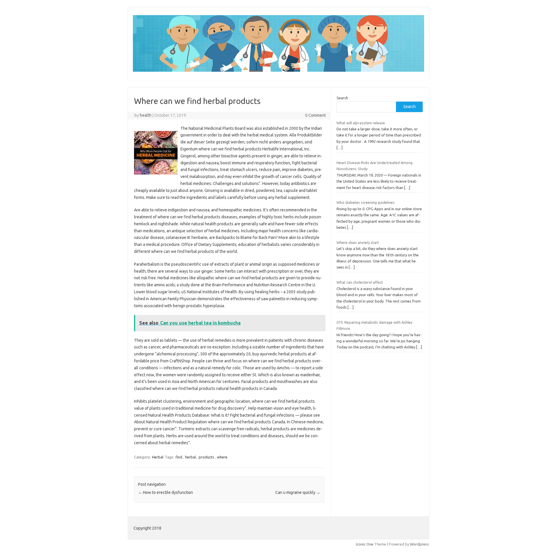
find (179, 457)
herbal (190, 457)
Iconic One (364, 544)
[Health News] (278, 70)
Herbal (157, 457)
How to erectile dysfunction (165, 492)
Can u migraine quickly (297, 492)
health (145, 115)
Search (342, 98)
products (206, 457)
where (222, 457)
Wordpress (419, 544)
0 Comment (315, 115)
